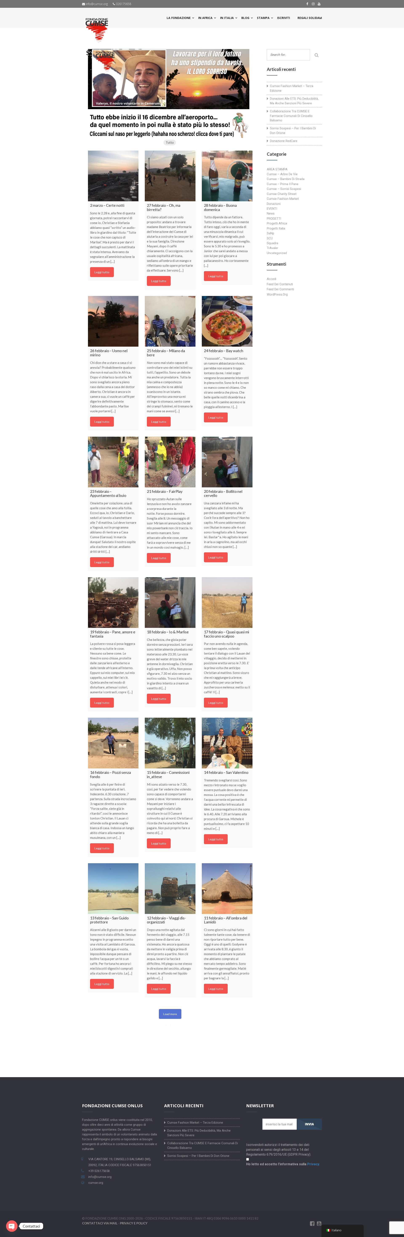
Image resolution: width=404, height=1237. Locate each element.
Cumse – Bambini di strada (285, 179)
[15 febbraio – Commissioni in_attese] (170, 743)
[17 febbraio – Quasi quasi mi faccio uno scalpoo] (227, 602)
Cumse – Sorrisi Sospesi (284, 189)
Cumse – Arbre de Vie (282, 174)
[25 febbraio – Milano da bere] (170, 321)
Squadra (272, 243)
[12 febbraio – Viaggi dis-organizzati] (170, 888)
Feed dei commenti (280, 289)
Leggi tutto (101, 272)
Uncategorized (277, 253)
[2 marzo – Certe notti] (113, 176)
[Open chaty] (11, 1226)
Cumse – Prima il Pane (282, 184)
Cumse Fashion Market (283, 199)
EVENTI (272, 209)
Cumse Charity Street (281, 194)
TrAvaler (272, 248)
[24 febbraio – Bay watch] (227, 321)
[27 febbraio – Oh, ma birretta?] (170, 176)
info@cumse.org (96, 4)
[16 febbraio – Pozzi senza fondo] (113, 743)
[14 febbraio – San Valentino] (227, 743)
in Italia (227, 18)
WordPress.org (277, 294)
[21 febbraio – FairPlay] (170, 462)
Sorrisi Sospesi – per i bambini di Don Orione (293, 130)
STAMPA (263, 18)
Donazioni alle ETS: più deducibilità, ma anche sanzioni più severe (294, 101)
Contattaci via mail (99, 1223)
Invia (309, 1124)
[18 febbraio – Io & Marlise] (170, 602)
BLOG (245, 18)
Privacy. (313, 1164)
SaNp (270, 233)
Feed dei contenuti (280, 284)
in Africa (205, 18)
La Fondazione (179, 18)
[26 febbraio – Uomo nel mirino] (113, 321)
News (271, 213)
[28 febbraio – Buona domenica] (227, 176)
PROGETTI (274, 218)
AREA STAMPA (277, 169)
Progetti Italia (276, 228)
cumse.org (95, 1183)
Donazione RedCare (283, 141)
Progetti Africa (277, 223)
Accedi (271, 279)
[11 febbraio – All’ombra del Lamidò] (227, 888)
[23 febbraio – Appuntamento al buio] (113, 462)
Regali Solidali (310, 18)
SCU (270, 238)
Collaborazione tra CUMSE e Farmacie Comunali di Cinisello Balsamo (291, 115)
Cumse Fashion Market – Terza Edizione (291, 88)
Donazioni (273, 204)
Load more (170, 1014)
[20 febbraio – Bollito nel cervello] (227, 462)
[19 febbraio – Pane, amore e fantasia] (113, 602)
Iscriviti (283, 18)
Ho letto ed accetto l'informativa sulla (283, 1164)
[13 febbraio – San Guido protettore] (113, 888)
